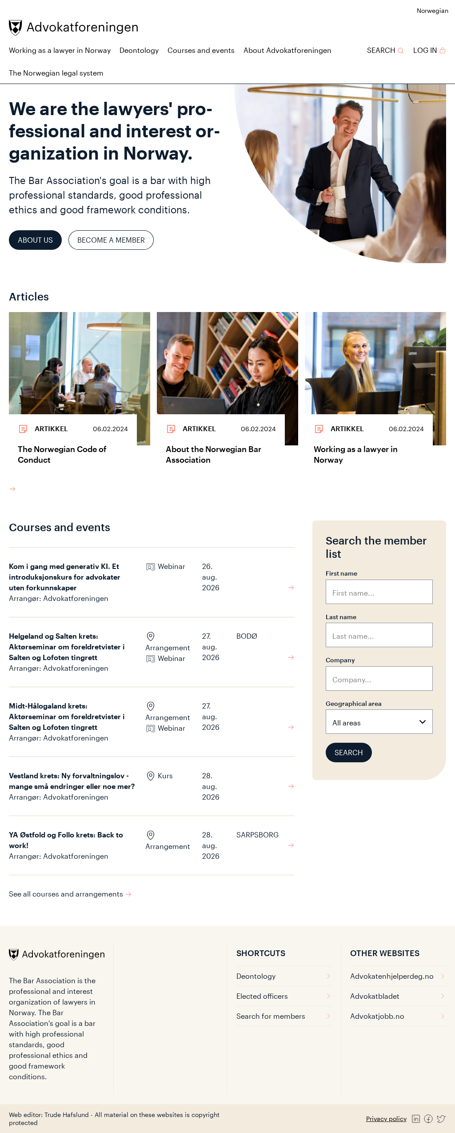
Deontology (139, 50)
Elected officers (262, 996)
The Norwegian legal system (56, 72)
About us (35, 240)
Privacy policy (386, 1118)
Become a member (111, 240)
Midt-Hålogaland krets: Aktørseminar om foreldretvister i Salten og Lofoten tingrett (67, 716)
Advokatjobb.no (377, 1016)
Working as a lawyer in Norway (60, 50)
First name (341, 573)
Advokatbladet (374, 996)
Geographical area (354, 703)
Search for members (270, 1016)
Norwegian (432, 10)
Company (340, 660)
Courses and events (201, 50)
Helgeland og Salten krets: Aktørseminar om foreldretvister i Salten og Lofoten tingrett (67, 646)
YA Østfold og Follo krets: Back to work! (66, 839)
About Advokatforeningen (287, 50)
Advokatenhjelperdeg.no (392, 976)
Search (349, 752)
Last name (341, 617)
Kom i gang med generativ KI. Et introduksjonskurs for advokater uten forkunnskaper (64, 577)
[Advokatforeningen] (73, 28)
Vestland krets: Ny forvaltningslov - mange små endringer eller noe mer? (72, 780)
